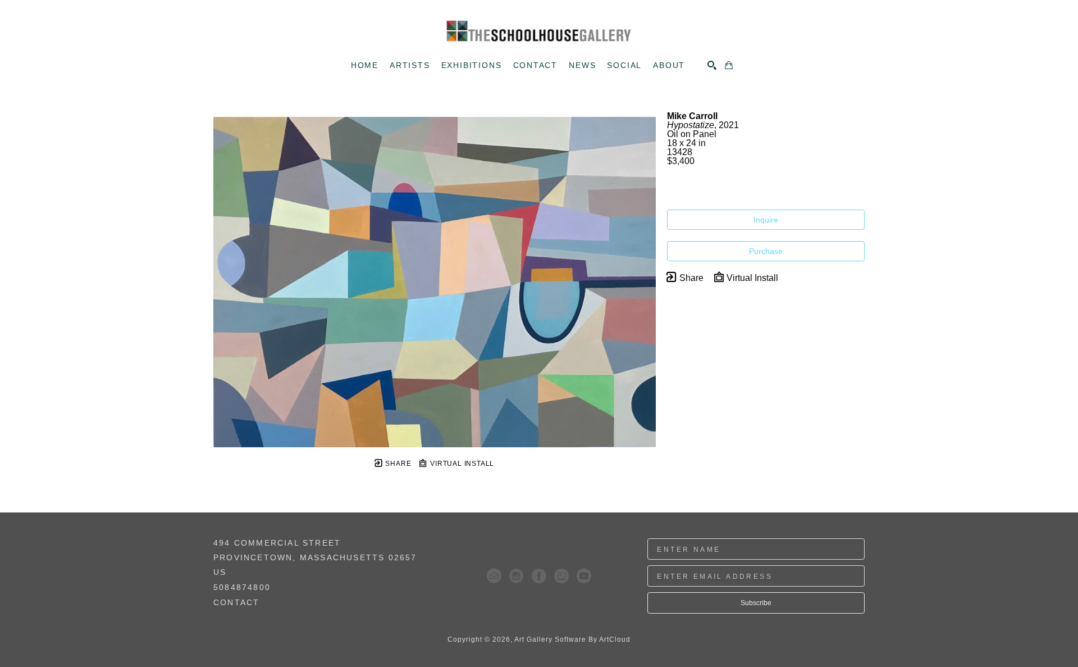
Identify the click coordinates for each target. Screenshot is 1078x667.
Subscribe (756, 603)
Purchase (766, 251)
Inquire (765, 219)
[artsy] (561, 576)
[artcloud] (494, 576)
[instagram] (516, 576)
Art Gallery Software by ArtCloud (572, 639)
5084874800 (242, 587)
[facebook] (539, 576)
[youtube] (584, 576)
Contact (236, 602)
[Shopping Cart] (729, 65)
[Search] (711, 65)
